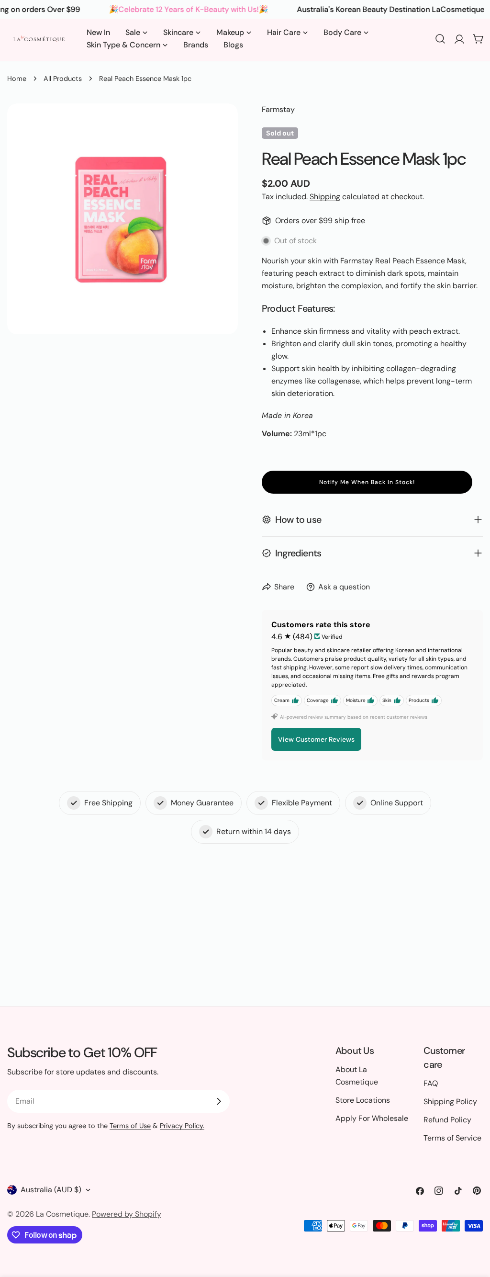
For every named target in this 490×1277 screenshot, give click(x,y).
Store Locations (362, 1100)
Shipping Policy (450, 1101)
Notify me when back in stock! (367, 482)
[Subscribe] (219, 1101)
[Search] (440, 38)
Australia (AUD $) (51, 1190)
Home (16, 78)
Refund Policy (447, 1120)
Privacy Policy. (182, 1125)
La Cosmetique (62, 1214)
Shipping (325, 197)
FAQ (430, 1083)
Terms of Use (130, 1125)
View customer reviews (316, 739)
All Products (63, 78)
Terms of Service (452, 1138)
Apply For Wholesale (371, 1118)
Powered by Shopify (126, 1214)
